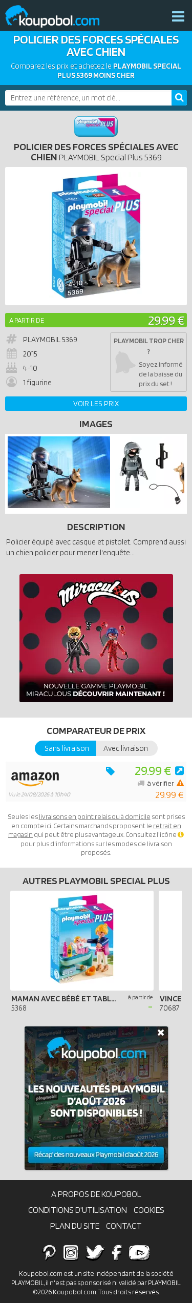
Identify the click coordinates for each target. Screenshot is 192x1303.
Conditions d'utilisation (77, 1210)
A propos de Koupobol (96, 1194)
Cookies (149, 1210)
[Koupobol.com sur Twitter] (95, 1252)
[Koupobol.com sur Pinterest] (49, 1252)
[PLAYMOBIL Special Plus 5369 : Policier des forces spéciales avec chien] (96, 236)
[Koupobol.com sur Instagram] (71, 1252)
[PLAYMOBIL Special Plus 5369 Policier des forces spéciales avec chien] (59, 505)
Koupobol (59, 16)
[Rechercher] (179, 98)
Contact (124, 1226)
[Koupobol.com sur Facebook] (116, 1252)
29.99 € (166, 320)
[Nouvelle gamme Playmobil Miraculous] (96, 638)
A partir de (26, 320)
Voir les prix (96, 403)
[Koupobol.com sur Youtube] (139, 1252)
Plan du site (74, 1226)
